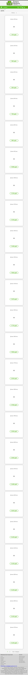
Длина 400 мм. (14, 45)
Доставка (2, 657)
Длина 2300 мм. (14, 521)
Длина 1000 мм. (14, 177)
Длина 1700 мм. (14, 362)
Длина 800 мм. (14, 125)
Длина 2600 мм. (14, 600)
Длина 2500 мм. (14, 574)
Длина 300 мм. (14, 19)
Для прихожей (22, 661)
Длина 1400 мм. (14, 283)
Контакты (2, 664)
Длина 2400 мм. (14, 548)
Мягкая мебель (22, 656)
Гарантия (2, 662)
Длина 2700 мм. (14, 627)
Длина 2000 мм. (14, 442)
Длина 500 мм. (14, 72)
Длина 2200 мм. (14, 495)
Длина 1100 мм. (14, 204)
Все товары (16, 651)
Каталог (5, 7)
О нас (2, 656)
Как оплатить (3, 661)
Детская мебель (22, 662)
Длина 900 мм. (14, 151)
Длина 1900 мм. (14, 415)
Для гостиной (21, 657)
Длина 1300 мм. (14, 257)
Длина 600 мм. (14, 98)
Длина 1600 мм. (14, 336)
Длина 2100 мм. (14, 468)
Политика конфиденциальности (9, 666)
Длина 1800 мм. (14, 389)
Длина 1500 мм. (14, 310)
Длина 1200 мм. (14, 230)
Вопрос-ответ (3, 663)
